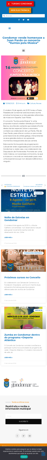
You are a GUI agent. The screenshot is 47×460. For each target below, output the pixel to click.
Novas (38, 103)
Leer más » (8, 237)
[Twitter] (23, 19)
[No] (43, 454)
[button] (9, 28)
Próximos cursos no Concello (22, 277)
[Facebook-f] (19, 19)
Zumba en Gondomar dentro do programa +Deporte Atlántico (22, 337)
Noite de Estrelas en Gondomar (16, 219)
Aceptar (24, 457)
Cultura (32, 103)
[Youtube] (28, 19)
